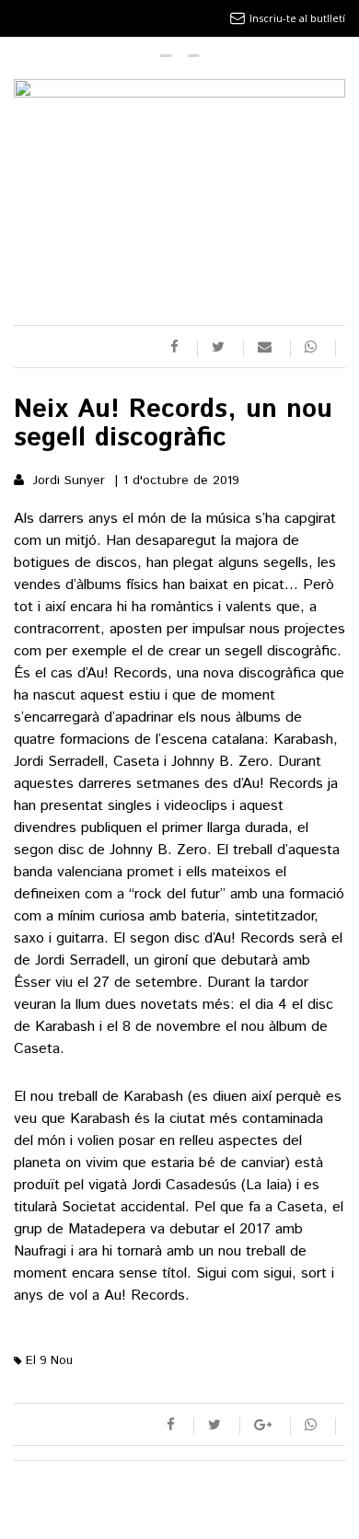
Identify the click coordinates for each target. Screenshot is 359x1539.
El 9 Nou (47, 1361)
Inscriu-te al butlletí (297, 18)
